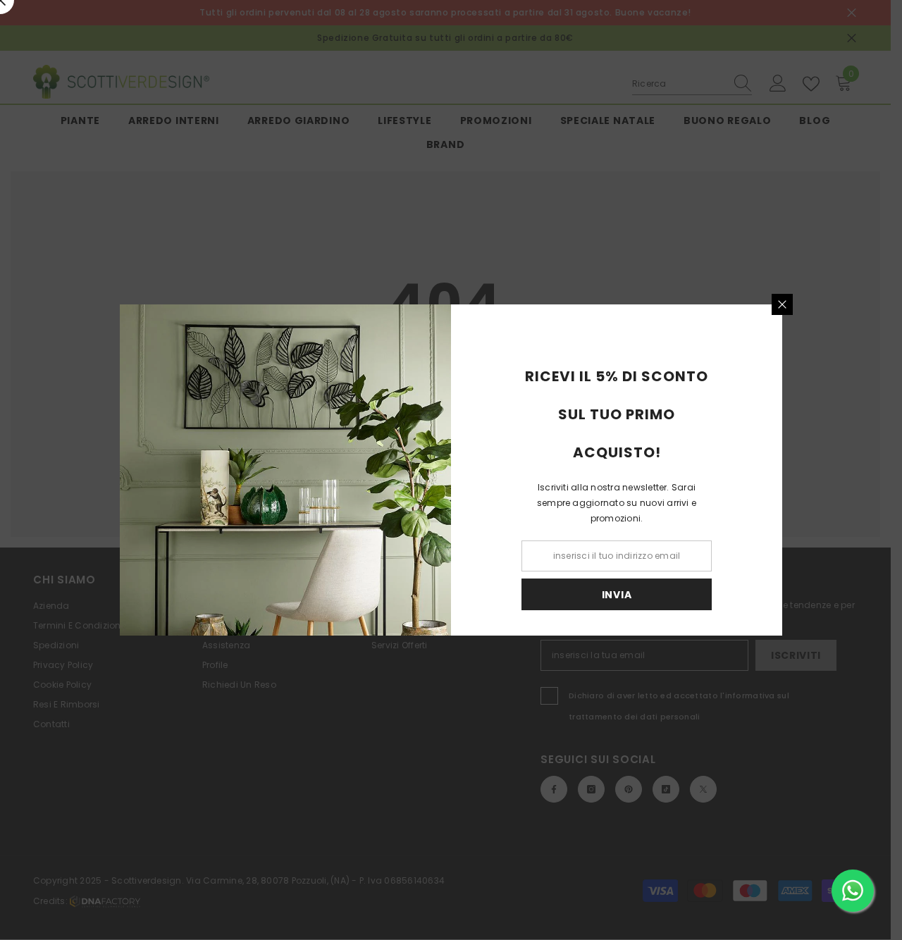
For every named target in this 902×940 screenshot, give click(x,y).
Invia (617, 595)
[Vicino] (782, 304)
